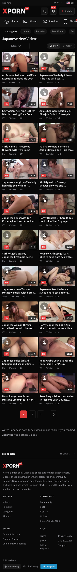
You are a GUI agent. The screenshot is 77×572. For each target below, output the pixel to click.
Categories (12, 31)
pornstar (40, 31)
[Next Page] (53, 414)
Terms (43, 536)
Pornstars (7, 507)
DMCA (43, 540)
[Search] (44, 11)
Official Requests (44, 547)
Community (46, 502)
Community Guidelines (14, 543)
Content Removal (11, 534)
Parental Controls (11, 539)
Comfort (54, 46)
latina (26, 31)
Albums (6, 516)
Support (62, 545)
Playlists (44, 511)
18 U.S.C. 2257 (65, 540)
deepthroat (58, 31)
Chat (42, 507)
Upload (44, 516)
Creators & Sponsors (50, 521)
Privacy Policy (65, 536)
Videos (6, 502)
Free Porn (6, 3)
